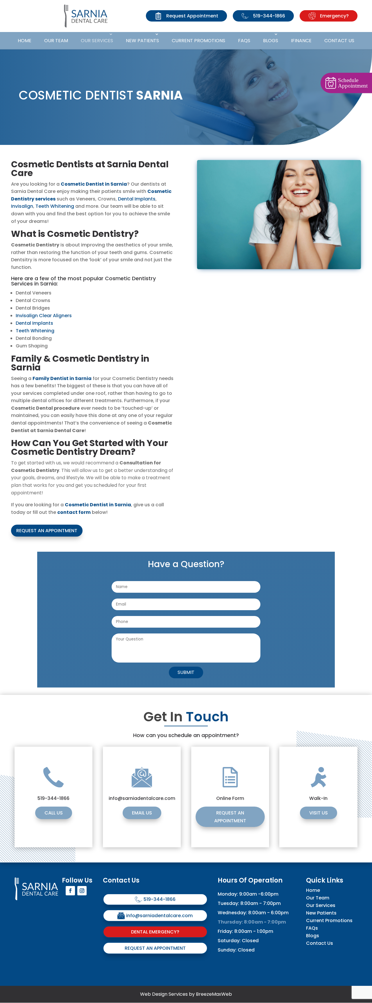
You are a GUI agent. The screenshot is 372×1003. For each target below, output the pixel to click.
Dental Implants (136, 199)
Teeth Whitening (54, 206)
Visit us (318, 812)
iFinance (301, 40)
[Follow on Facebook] (70, 890)
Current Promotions (198, 40)
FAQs (244, 40)
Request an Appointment (46, 530)
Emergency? (334, 16)
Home (24, 40)
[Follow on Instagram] (82, 890)
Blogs (270, 40)
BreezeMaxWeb (214, 994)
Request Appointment (192, 16)
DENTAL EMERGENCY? (155, 932)
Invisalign (22, 206)
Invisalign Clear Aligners (44, 315)
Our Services (97, 40)
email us (142, 812)
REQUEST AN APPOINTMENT (230, 816)
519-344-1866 (269, 16)
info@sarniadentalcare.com (159, 915)
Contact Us (339, 40)
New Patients (142, 40)
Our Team (56, 40)
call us (53, 812)
